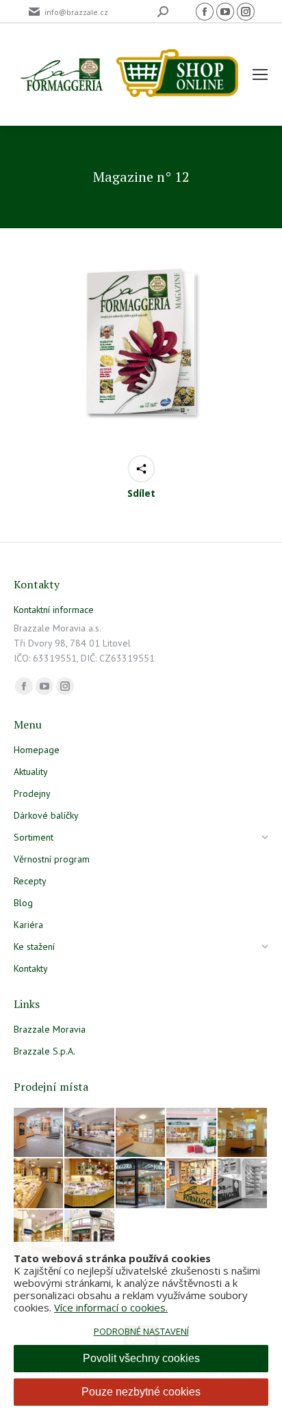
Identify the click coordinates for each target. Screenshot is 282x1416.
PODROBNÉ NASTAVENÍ (141, 1331)
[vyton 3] (39, 1133)
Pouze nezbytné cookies (141, 1392)
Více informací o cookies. (111, 1307)
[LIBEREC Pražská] (39, 1235)
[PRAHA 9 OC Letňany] (89, 1183)
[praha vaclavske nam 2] (89, 1133)
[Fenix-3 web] (191, 1133)
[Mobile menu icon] (260, 74)
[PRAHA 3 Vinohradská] (39, 1183)
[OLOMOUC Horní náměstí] (243, 1133)
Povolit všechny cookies (141, 1358)
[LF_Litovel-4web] (141, 1133)
